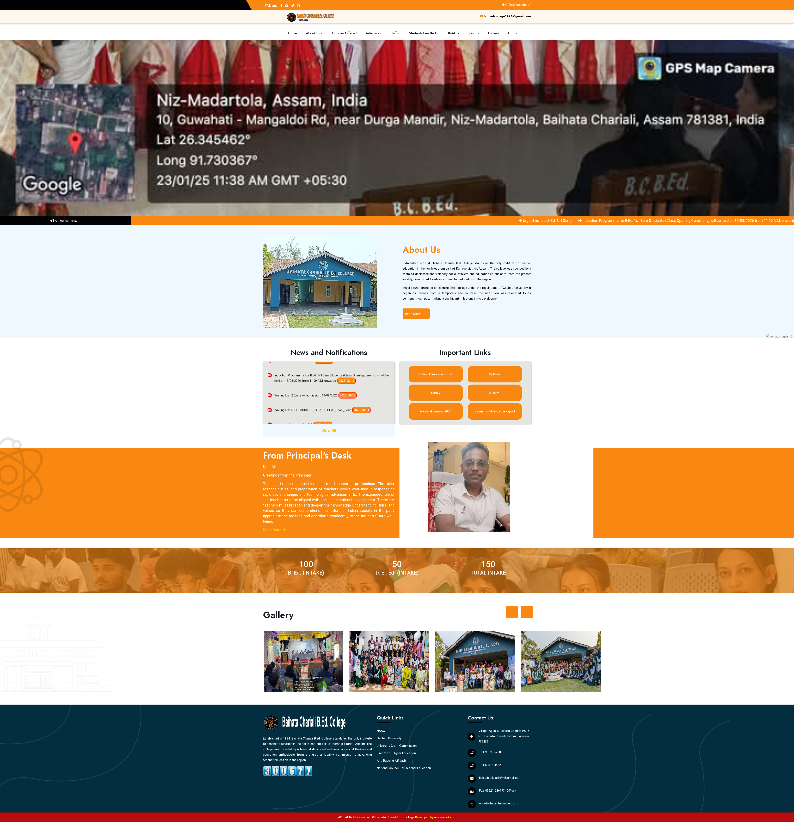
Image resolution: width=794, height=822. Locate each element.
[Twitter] (292, 5)
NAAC (381, 731)
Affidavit (495, 393)
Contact (514, 33)
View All (328, 430)
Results (474, 33)
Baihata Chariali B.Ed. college (394, 817)
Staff (394, 33)
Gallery (493, 33)
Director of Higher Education (396, 753)
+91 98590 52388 (490, 752)
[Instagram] (298, 5)
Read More (413, 314)
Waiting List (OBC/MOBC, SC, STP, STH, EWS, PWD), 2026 (313, 372)
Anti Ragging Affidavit (391, 760)
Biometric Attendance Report (495, 411)
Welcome (271, 5)
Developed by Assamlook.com (435, 817)
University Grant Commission (397, 746)
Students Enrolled (423, 33)
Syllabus (494, 374)
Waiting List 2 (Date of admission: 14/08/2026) (673, 220)
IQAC (453, 33)
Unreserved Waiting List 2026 (294, 386)
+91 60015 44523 (490, 765)
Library (435, 393)
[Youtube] (286, 5)
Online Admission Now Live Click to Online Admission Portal (315, 416)
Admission (373, 33)
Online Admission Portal (435, 374)
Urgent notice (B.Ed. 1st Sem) (374, 220)
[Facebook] (281, 5)
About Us (313, 33)
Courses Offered (344, 33)
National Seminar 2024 (435, 411)
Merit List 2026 (284, 401)
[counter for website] (288, 770)
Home (292, 33)
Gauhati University (389, 738)
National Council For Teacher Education (404, 768)
